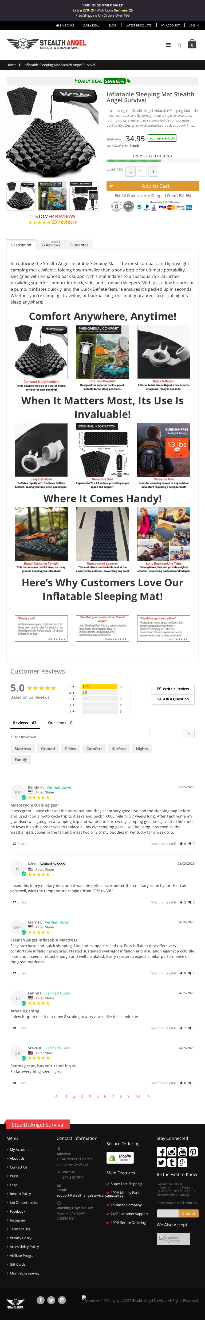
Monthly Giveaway (25, 1273)
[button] (183, 843)
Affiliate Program (23, 1255)
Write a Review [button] (176, 688)
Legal (14, 1184)
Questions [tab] (57, 722)
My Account (170, 25)
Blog (112, 25)
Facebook (17, 1211)
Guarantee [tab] (79, 244)
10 (137, 1096)
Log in (194, 25)
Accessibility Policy (24, 1246)
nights (142, 748)
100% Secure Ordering (128, 1222)
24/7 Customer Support (129, 1213)
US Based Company (126, 1204)
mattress (23, 748)
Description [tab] (21, 244)
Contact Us (18, 1167)
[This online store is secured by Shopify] (120, 1157)
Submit (188, 1213)
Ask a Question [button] (176, 699)
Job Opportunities (24, 1202)
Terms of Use (20, 1229)
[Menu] (168, 44)
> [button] (149, 1096)
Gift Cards (17, 1264)
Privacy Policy (20, 1237)
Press (14, 1176)
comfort (94, 748)
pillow (70, 748)
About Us (17, 1158)
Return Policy (20, 1193)
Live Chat (66, 25)
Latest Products (138, 25)
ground (48, 748)
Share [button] (21, 843)
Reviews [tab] (50, 244)
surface (119, 748)
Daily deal (91, 25)
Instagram (18, 1220)
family (21, 759)
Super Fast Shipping (126, 1183)
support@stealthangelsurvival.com (84, 1195)
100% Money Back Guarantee (123, 1194)
